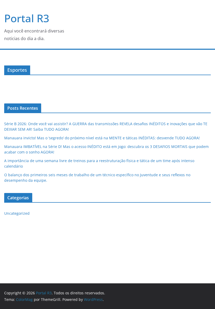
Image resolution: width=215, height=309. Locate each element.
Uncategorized (17, 213)
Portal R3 (26, 18)
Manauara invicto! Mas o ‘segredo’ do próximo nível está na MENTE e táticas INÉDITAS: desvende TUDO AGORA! (102, 137)
